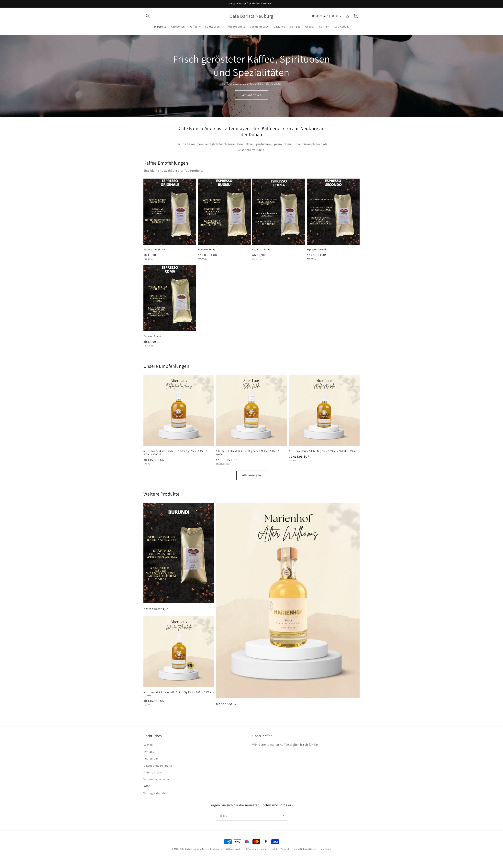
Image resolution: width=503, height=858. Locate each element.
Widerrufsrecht (152, 772)
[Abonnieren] (282, 815)
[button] (147, 16)
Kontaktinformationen (304, 849)
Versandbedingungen (157, 779)
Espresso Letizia (261, 249)
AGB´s (147, 786)
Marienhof (224, 704)
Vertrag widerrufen (155, 793)
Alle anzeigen (251, 475)
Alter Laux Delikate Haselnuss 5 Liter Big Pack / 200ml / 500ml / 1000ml (175, 453)
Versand (285, 849)
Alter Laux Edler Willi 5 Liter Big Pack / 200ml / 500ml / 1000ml (247, 453)
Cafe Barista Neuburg (191, 849)
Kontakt (148, 751)
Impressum (150, 758)
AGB (275, 849)
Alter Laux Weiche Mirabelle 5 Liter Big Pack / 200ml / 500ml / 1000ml (178, 694)
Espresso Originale (154, 249)
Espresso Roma (152, 336)
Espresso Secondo (317, 249)
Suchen (148, 744)
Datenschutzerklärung (157, 765)
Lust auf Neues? (252, 95)
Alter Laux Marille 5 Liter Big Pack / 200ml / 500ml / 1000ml (323, 451)
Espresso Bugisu (207, 249)
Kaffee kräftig (153, 609)
